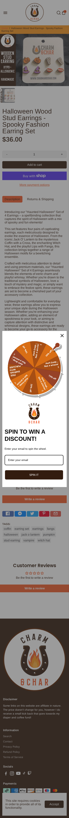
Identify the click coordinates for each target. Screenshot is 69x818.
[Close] (62, 335)
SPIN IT (34, 474)
